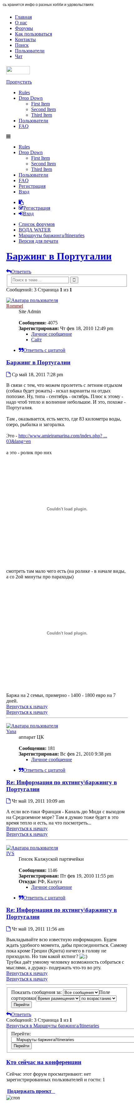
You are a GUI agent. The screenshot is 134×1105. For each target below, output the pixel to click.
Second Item (43, 109)
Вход (24, 191)
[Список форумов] (18, 72)
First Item (40, 103)
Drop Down (31, 98)
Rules (24, 92)
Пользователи (30, 50)
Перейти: (21, 1033)
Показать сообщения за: (37, 992)
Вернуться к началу (27, 706)
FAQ (24, 126)
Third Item (41, 115)
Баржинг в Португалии (59, 256)
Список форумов (37, 224)
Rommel (14, 306)
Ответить (21, 271)
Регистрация (32, 186)
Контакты (25, 39)
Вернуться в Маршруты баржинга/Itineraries (52, 1025)
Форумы (24, 28)
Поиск (22, 45)
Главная (23, 17)
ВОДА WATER (35, 229)
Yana (11, 731)
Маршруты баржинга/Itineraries (51, 235)
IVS (10, 853)
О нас (21, 22)
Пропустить (19, 82)
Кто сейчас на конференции (43, 1062)
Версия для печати (38, 241)
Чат (18, 56)
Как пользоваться (33, 34)
